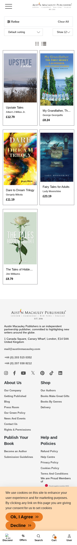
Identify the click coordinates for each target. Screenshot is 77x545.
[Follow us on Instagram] (6, 373)
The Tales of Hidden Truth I (20, 269)
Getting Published (15, 396)
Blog (7, 401)
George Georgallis (53, 115)
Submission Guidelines (18, 457)
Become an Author (15, 451)
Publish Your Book (16, 440)
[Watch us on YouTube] (24, 373)
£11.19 (10, 199)
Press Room (11, 407)
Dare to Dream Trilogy (20, 190)
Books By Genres (51, 401)
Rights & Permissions (17, 429)
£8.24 (46, 120)
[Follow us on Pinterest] (43, 373)
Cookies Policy (50, 468)
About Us (13, 383)
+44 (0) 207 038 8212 (18, 363)
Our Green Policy (14, 412)
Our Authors (48, 390)
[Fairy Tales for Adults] (56, 157)
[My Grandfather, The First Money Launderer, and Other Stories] (56, 79)
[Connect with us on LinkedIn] (60, 373)
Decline (18, 525)
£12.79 (10, 117)
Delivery (46, 407)
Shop (45, 383)
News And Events (14, 418)
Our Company (12, 390)
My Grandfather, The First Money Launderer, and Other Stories (57, 110)
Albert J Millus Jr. (15, 112)
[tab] (37, 43)
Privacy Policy (49, 462)
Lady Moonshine (52, 191)
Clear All (63, 21)
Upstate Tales (14, 107)
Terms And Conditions (54, 473)
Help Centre (48, 457)
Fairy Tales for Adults (56, 186)
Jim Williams (13, 274)
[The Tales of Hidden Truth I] (20, 238)
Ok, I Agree (21, 516)
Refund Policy (49, 451)
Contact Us (10, 424)
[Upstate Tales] (20, 77)
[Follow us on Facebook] (15, 373)
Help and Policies (49, 440)
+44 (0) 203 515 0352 (18, 357)
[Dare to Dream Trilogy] (20, 159)
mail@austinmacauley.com (22, 349)
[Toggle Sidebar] (8, 6)
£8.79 (9, 278)
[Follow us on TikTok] (52, 373)
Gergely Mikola (14, 194)
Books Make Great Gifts (55, 396)
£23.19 (47, 196)
